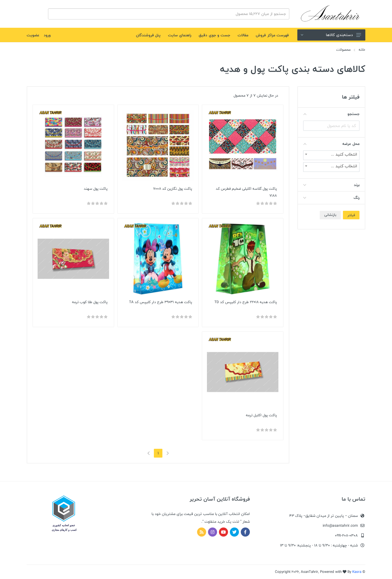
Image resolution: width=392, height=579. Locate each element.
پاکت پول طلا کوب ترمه (89, 302)
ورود (47, 35)
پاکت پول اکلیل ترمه (261, 415)
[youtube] (223, 532)
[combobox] (331, 155)
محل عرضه (350, 143)
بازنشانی (330, 215)
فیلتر (351, 215)
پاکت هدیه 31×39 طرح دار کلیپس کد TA (160, 302)
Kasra (356, 572)
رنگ (356, 197)
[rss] (201, 532)
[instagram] (212, 532)
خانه (362, 49)
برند (356, 184)
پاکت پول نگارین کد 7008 (172, 188)
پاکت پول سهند (95, 188)
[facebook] (245, 532)
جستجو (353, 113)
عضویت (33, 35)
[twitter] (234, 532)
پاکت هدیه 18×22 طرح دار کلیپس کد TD (245, 302)
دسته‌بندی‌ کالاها (339, 34)
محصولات (343, 49)
